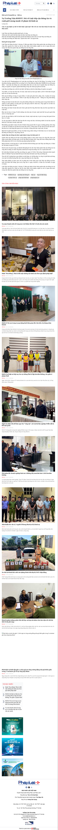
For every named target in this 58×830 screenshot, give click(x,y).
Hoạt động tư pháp (14, 10)
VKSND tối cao (12, 175)
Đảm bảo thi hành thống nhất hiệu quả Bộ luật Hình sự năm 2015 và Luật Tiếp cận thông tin (26, 36)
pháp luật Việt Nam (24, 177)
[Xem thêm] (54, 10)
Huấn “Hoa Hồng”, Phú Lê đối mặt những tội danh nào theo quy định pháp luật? (27, 273)
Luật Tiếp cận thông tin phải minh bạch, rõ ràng (15, 33)
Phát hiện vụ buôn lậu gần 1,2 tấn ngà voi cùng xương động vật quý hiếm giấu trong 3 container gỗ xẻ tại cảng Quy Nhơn (27, 670)
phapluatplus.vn (34, 177)
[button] (54, 3)
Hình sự (19, 15)
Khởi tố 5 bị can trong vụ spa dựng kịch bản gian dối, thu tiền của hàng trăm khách (13, 702)
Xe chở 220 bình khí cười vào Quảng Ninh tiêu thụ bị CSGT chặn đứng (24, 572)
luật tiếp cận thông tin (23, 175)
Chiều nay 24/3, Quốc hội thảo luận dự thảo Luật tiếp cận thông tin (19, 35)
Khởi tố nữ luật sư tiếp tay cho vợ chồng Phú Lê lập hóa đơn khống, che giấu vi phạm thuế (13, 695)
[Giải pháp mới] (35, 828)
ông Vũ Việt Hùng (41, 175)
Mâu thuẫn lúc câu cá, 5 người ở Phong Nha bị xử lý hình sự (21, 524)
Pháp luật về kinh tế (28, 10)
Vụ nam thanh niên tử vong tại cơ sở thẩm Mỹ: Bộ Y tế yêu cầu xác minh (25, 224)
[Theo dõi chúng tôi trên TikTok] (51, 3)
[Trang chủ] (29, 783)
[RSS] (31, 787)
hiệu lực (33, 175)
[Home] (4, 10)
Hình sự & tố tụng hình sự (43, 10)
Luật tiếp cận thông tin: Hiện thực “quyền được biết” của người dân (20, 38)
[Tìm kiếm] (44, 3)
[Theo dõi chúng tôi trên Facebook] (48, 3)
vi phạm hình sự (12, 177)
